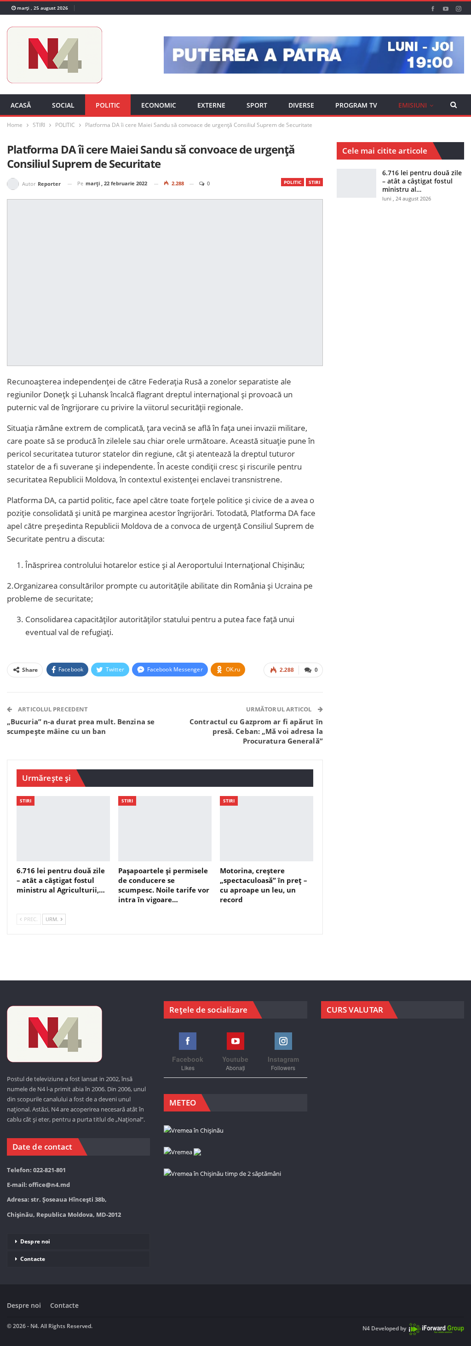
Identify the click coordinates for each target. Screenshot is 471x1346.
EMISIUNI (412, 105)
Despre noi (35, 1241)
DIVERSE (301, 105)
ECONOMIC (158, 105)
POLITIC (108, 105)
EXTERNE (211, 105)
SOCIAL (63, 105)
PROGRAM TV (356, 105)
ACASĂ (21, 105)
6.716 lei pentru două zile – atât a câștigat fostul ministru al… (422, 181)
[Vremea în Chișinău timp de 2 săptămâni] (222, 1174)
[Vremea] (182, 1152)
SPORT (257, 105)
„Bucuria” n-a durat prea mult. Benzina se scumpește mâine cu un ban (81, 726)
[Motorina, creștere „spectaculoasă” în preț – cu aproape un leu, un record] (266, 828)
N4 (366, 1328)
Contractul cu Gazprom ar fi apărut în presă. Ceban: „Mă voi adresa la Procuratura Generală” (256, 731)
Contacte (32, 1259)
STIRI (314, 182)
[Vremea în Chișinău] (194, 1131)
